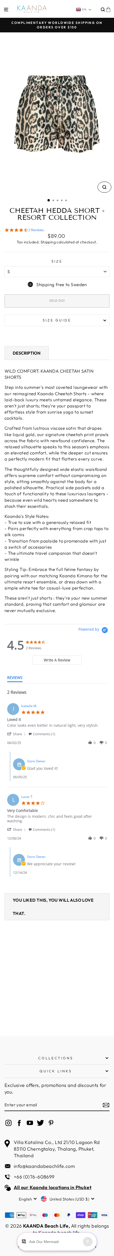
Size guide (57, 320)
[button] (17, 733)
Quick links (56, 1071)
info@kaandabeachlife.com (44, 1166)
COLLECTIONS (55, 1058)
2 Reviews (36, 230)
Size (57, 261)
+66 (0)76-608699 (34, 1177)
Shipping (48, 242)
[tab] (57, 660)
